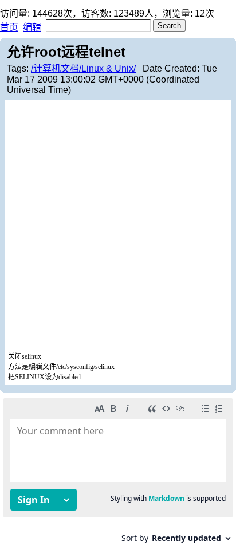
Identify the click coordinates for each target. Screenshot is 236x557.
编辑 (32, 27)
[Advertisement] (118, 227)
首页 (9, 27)
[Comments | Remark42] (118, 475)
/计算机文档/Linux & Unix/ (83, 68)
